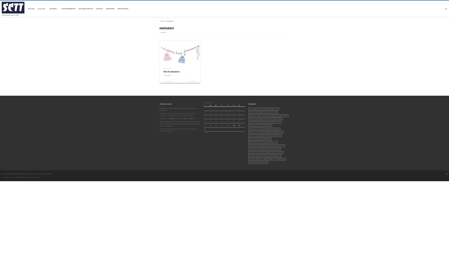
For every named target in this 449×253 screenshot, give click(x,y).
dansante (252, 122)
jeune (268, 139)
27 (222, 125)
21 (228, 121)
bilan (268, 109)
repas (278, 155)
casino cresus (254, 112)
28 (228, 125)
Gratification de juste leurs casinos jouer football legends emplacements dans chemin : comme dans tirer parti (177, 114)
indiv (279, 135)
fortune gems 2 (255, 132)
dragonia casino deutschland (260, 125)
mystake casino (278, 145)
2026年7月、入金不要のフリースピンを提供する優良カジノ (178, 118)
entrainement (274, 129)
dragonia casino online (258, 129)
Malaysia (273, 142)
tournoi (275, 159)
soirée (261, 159)
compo (284, 115)
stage (268, 159)
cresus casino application (272, 119)
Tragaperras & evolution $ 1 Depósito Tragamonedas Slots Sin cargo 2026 (179, 109)
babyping (260, 109)
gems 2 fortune (255, 135)
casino (275, 109)
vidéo (283, 159)
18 (210, 121)
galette (271, 132)
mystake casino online (257, 152)
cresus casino (254, 119)
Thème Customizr (34, 177)
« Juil (205, 132)
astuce (251, 109)
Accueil (162, 21)
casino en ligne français (258, 115)
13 (221, 117)
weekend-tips (254, 162)
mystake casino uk (275, 152)
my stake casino (255, 149)
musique (266, 145)
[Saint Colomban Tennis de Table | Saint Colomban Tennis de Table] (13, 7)
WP (12, 177)
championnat (275, 115)
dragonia (262, 122)
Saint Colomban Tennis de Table (21, 174)
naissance (253, 155)
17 (204, 121)
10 (205, 117)
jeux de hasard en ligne (258, 142)
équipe (264, 162)
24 (204, 125)
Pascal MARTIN (169, 81)
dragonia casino (274, 122)
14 (228, 117)
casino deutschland (270, 112)
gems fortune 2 (268, 135)
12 (216, 117)
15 (234, 117)
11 (210, 117)
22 (234, 121)
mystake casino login (272, 149)
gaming (279, 132)
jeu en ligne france (256, 139)
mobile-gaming (255, 145)
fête (264, 132)
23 (239, 121)
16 (239, 117)
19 (216, 121)
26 (216, 125)
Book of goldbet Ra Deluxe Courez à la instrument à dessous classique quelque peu (178, 130)
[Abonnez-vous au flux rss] (446, 174)
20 (222, 121)
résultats (252, 159)
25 (210, 125)
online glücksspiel (266, 155)
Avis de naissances (171, 71)
